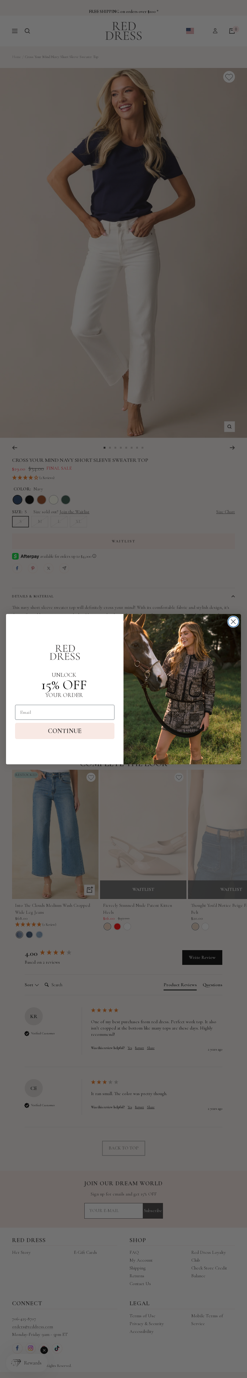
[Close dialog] (233, 621)
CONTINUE (65, 731)
